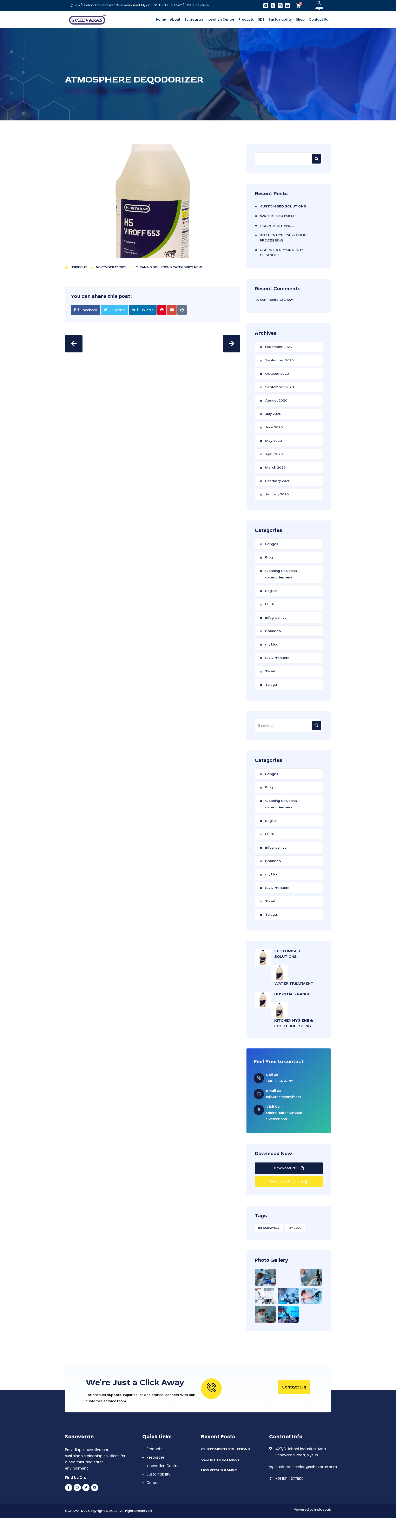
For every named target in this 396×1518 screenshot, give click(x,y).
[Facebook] (265, 5)
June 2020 (274, 427)
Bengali (271, 544)
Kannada (273, 631)
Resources (155, 1457)
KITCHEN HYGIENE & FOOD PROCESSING (283, 238)
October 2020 (277, 373)
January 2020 (277, 494)
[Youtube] (287, 5)
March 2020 (275, 467)
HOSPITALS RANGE (277, 226)
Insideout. (322, 1509)
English (271, 591)
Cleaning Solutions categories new (169, 267)
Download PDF (286, 1168)
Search (316, 159)
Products (154, 1448)
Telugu (271, 684)
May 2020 (273, 440)
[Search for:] (289, 725)
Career (152, 1482)
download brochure (286, 1181)
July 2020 (273, 414)
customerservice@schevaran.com (306, 1466)
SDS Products (277, 658)
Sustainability (158, 1474)
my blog (271, 644)
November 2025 (278, 347)
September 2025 (279, 360)
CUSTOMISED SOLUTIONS (283, 206)
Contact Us (294, 1387)
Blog (269, 557)
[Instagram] (280, 5)
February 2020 (277, 481)
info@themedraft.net (283, 1097)
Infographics (275, 617)
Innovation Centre (162, 1465)
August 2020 (276, 400)
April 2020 (274, 454)
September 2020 (279, 387)
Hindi (269, 604)
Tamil (270, 671)
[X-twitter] (273, 5)
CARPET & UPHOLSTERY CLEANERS (281, 252)
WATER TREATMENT (278, 216)
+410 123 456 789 (280, 1081)
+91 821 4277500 (289, 1478)
